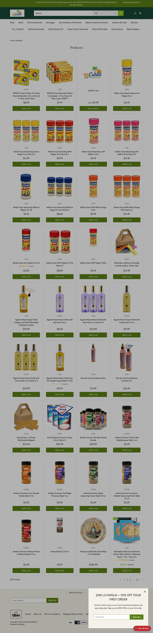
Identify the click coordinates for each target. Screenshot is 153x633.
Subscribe (136, 617)
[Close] (145, 591)
